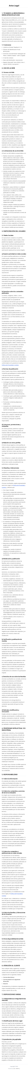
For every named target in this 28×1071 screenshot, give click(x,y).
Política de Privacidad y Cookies (10, 365)
